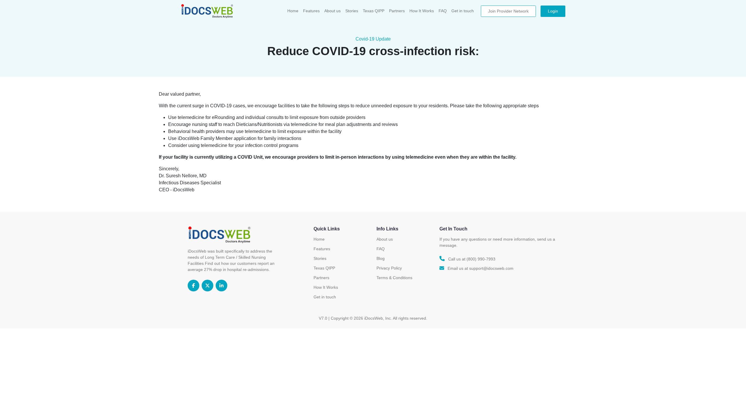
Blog (380, 258)
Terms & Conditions (394, 277)
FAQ (443, 10)
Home (292, 10)
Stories (351, 10)
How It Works (421, 10)
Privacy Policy (389, 268)
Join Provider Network (508, 11)
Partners (397, 10)
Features (311, 10)
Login (553, 11)
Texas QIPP (373, 10)
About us (332, 10)
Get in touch (462, 10)
